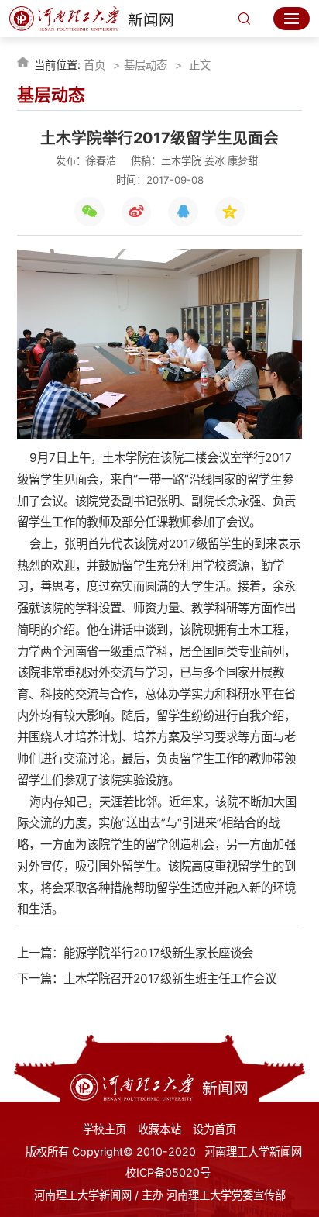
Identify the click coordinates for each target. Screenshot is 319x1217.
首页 (94, 64)
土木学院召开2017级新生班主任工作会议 (169, 978)
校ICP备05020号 (168, 1172)
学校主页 (104, 1129)
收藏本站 (159, 1129)
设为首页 (214, 1129)
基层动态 (145, 64)
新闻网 (150, 20)
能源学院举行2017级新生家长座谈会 (158, 953)
